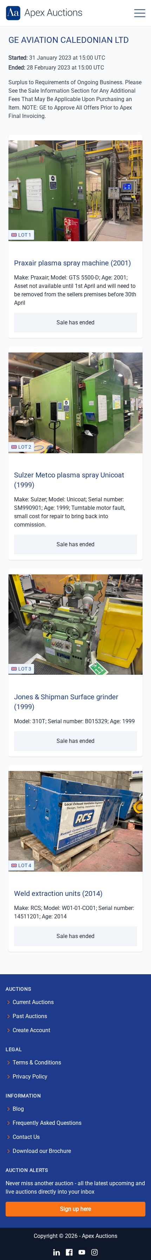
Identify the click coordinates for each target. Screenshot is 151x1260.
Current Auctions (33, 1002)
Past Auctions (30, 1016)
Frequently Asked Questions (47, 1123)
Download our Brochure (42, 1151)
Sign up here (75, 1209)
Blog (18, 1109)
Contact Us (26, 1137)
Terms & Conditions (37, 1062)
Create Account (31, 1030)
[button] (139, 13)
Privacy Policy (30, 1076)
